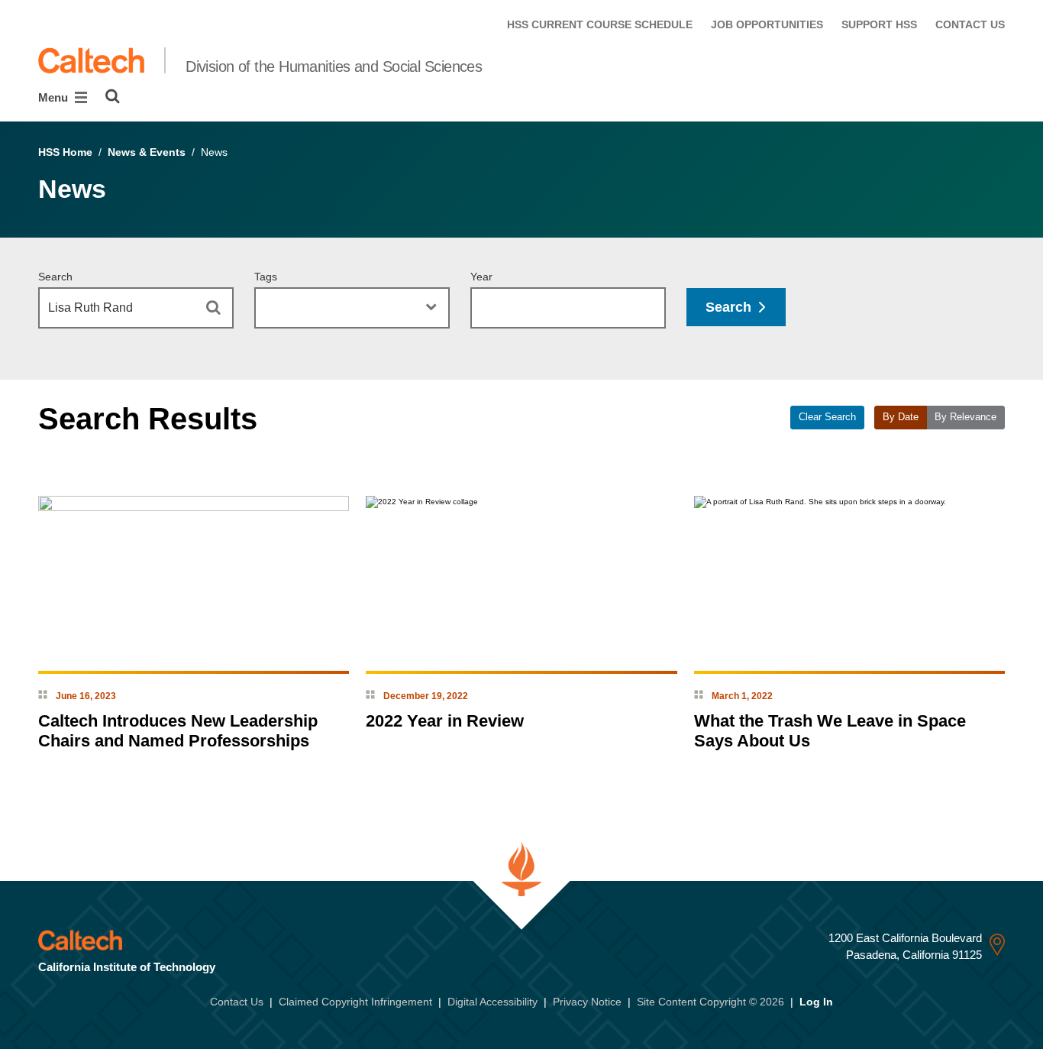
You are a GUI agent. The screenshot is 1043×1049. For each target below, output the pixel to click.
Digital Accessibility (492, 1002)
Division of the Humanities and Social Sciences (334, 66)
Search (55, 276)
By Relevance (965, 417)
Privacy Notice (587, 1002)
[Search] (112, 96)
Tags (265, 276)
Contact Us (236, 1002)
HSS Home (65, 152)
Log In (816, 1002)
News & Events (147, 152)
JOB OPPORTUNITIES (767, 24)
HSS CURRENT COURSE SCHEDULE (600, 24)
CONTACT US (970, 24)
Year (481, 276)
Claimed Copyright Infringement (355, 1002)
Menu (54, 97)
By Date (901, 417)
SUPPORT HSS (879, 24)
